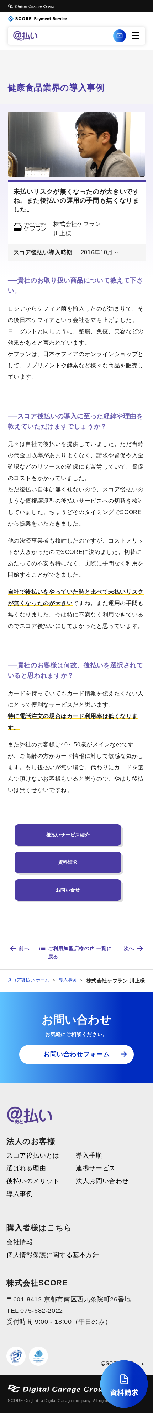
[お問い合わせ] (119, 35)
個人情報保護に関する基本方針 (52, 1255)
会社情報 (19, 1242)
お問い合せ (68, 889)
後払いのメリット (32, 1181)
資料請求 (68, 862)
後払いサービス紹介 (68, 834)
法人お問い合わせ (102, 1181)
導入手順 (89, 1156)
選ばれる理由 (26, 1168)
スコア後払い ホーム (28, 979)
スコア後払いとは (32, 1156)
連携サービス (96, 1168)
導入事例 (68, 979)
